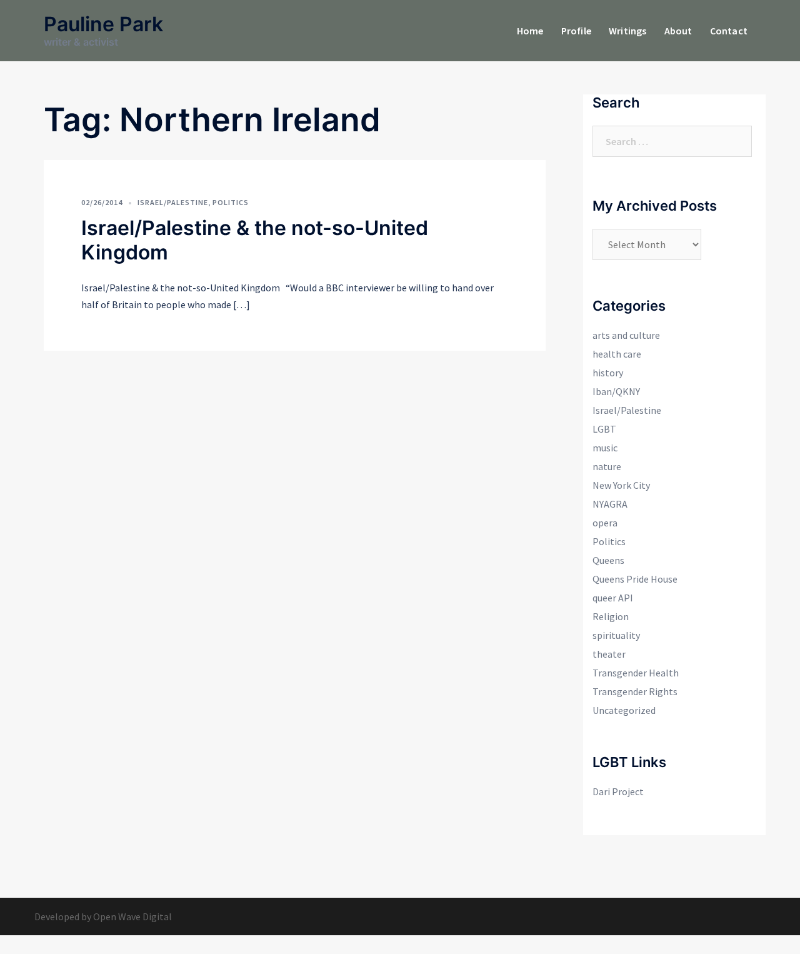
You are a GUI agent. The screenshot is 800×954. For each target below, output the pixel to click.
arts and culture (626, 335)
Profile (576, 30)
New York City (621, 485)
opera (605, 522)
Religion (610, 616)
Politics (230, 202)
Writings (628, 30)
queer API (612, 597)
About (678, 30)
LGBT (604, 429)
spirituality (616, 635)
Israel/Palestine (173, 202)
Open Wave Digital (132, 916)
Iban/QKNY (616, 391)
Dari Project (618, 791)
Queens (608, 560)
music (605, 447)
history (607, 372)
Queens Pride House (635, 579)
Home (530, 30)
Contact (729, 30)
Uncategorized (624, 710)
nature (606, 466)
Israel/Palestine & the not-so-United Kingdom (254, 240)
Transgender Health (635, 672)
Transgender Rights (635, 691)
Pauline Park (103, 24)
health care (616, 354)
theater (609, 654)
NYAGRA (610, 504)
